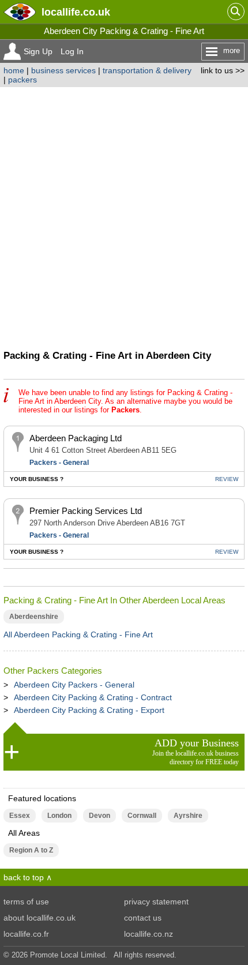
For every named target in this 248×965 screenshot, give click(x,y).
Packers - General (59, 463)
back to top (23, 877)
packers (22, 79)
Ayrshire (188, 816)
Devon (99, 816)
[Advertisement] (124, 217)
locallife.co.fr (26, 933)
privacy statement (156, 901)
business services (63, 70)
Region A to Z (31, 850)
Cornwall (141, 816)
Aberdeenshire (33, 617)
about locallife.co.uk (39, 917)
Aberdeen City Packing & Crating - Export (89, 710)
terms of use (26, 901)
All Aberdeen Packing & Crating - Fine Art (78, 634)
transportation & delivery (147, 70)
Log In (72, 51)
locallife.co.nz (148, 933)
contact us (142, 917)
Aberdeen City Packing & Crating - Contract (93, 697)
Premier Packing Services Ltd (85, 511)
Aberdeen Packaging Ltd (75, 438)
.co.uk (76, 12)
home (13, 70)
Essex (19, 816)
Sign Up (38, 51)
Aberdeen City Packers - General (74, 684)
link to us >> (223, 70)
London (59, 816)
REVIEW (226, 479)
